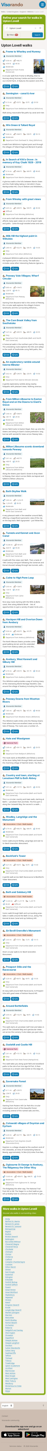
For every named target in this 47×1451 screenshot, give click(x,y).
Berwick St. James (12, 1224)
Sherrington (10, 1333)
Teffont (8, 1355)
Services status (16, 1446)
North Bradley (11, 1320)
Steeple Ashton (11, 1340)
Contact (5, 1416)
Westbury (9, 1383)
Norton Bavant (11, 1323)
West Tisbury (10, 1381)
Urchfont (8, 1368)
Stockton (8, 1345)
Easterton (9, 1274)
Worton (8, 1388)
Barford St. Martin (12, 1221)
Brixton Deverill (11, 1236)
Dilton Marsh (10, 1267)
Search (37, 35)
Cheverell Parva (11, 1247)
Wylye (7, 1391)
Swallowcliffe (10, 1353)
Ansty (7, 1219)
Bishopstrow (10, 1229)
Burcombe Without (12, 1242)
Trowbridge (10, 1363)
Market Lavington (12, 1312)
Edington (9, 1277)
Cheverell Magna (12, 1244)
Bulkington (9, 1239)
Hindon (8, 1300)
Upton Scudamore (12, 1366)
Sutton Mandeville (12, 1348)
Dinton (8, 1269)
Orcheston (9, 1325)
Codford (8, 1259)
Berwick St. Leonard (13, 1226)
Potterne (8, 1328)
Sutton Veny (10, 1350)
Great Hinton (10, 1290)
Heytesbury (9, 1295)
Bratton (8, 1234)
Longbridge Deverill (13, 1310)
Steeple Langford (12, 1343)
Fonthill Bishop (11, 1282)
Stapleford (9, 1338)
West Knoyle (10, 1376)
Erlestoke (9, 1279)
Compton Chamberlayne (15, 1262)
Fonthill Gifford (11, 1285)
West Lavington (11, 1378)
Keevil (7, 1302)
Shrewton (9, 1335)
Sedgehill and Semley (14, 1330)
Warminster (10, 1371)
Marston (8, 1315)
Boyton (8, 1231)
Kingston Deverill (12, 1305)
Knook (7, 1307)
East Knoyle (10, 1272)
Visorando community (10, 1420)
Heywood (9, 1297)
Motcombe (9, 1317)
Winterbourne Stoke (13, 1386)
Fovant (8, 1287)
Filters (13, 35)
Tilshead (8, 1358)
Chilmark (9, 1252)
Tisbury (8, 1360)
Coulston (8, 1264)
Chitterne (9, 1257)
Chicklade (9, 1249)
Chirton (8, 1254)
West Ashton (10, 1373)
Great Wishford (11, 1292)
